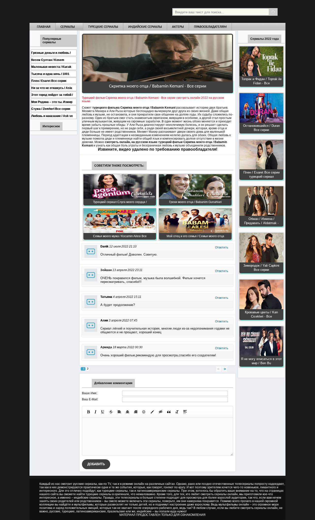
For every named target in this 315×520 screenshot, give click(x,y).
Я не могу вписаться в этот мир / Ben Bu (261, 361)
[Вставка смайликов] (144, 412)
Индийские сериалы (145, 27)
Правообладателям (210, 27)
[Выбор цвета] (152, 412)
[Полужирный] (88, 412)
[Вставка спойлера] (185, 412)
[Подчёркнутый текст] (103, 412)
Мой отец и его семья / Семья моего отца (195, 236)
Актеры (178, 27)
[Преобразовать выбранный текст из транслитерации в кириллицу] (177, 412)
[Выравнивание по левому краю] (119, 412)
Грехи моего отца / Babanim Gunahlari (195, 202)
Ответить (221, 247)
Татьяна (106, 297)
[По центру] (127, 412)
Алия (104, 320)
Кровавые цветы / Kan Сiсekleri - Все (261, 314)
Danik (104, 246)
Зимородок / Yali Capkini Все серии (261, 268)
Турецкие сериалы (103, 27)
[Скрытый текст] (161, 412)
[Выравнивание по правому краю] (135, 412)
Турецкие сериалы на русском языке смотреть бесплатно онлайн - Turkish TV (75, 11)
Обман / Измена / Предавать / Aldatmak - (261, 221)
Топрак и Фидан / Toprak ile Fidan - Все (261, 81)
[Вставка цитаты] (169, 412)
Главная (43, 27)
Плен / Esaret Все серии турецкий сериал (261, 174)
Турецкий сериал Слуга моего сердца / (120, 202)
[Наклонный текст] (95, 412)
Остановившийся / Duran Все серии (261, 128)
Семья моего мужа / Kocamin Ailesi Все (120, 236)
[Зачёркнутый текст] (111, 412)
